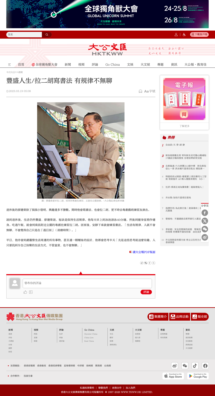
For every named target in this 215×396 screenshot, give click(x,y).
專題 (162, 330)
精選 (35, 341)
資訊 (188, 330)
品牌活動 (182, 316)
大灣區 (11, 341)
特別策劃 (163, 338)
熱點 (35, 334)
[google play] (198, 376)
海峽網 (89, 365)
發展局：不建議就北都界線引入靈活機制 (185, 219)
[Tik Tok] (195, 365)
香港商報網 (29, 365)
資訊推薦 (189, 338)
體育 (111, 338)
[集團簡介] (151, 316)
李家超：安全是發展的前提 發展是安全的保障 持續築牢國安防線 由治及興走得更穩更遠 (186, 230)
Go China (89, 330)
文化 (111, 334)
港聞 (20, 72)
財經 (10, 352)
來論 (61, 338)
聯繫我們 (103, 388)
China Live (88, 338)
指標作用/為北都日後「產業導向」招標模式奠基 (186, 209)
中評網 (80, 365)
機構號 (137, 341)
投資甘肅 (28, 376)
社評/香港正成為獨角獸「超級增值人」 (185, 187)
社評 (61, 334)
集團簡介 (160, 316)
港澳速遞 (189, 345)
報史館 (202, 316)
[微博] (204, 237)
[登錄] (176, 34)
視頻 (36, 330)
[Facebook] (204, 213)
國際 (10, 348)
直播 (35, 338)
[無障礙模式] (184, 34)
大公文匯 (107, 49)
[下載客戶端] (193, 34)
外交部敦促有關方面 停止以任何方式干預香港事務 (186, 241)
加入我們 (130, 388)
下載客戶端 (201, 34)
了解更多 (184, 126)
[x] (204, 221)
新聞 (10, 330)
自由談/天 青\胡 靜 (175, 145)
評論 (146, 292)
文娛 (112, 330)
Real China (89, 341)
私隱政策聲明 (87, 388)
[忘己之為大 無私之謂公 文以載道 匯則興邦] (166, 51)
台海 (10, 345)
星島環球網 (69, 365)
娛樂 (111, 341)
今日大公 (10, 72)
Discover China (90, 334)
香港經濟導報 (55, 365)
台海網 (107, 365)
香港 (10, 334)
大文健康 (189, 348)
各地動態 (189, 341)
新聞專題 (163, 334)
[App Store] (173, 376)
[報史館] (194, 316)
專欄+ (188, 334)
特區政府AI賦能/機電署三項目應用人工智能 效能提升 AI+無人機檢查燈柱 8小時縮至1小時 (186, 178)
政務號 (137, 334)
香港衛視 (41, 365)
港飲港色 (113, 345)
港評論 (61, 341)
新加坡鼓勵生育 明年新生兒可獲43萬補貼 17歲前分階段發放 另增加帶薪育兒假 (186, 156)
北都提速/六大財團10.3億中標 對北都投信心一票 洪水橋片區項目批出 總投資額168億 (186, 167)
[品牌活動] (173, 316)
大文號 (138, 330)
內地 (10, 338)
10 (162, 240)
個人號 (137, 338)
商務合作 (117, 388)
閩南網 (98, 365)
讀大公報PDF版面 (144, 252)
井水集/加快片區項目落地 (178, 197)
